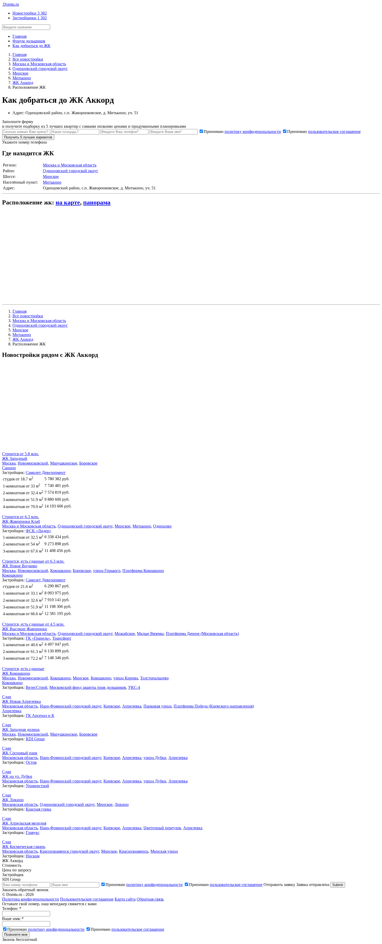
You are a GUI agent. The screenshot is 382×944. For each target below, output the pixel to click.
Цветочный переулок (162, 828)
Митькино (52, 182)
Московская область (20, 706)
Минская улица (164, 851)
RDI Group (35, 739)
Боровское (88, 463)
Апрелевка (131, 706)
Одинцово (162, 526)
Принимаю (242, 131)
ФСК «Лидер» (38, 531)
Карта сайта (125, 899)
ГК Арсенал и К (40, 715)
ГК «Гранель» (38, 638)
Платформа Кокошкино (143, 570)
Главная (19, 36)
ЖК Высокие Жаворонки (24, 629)
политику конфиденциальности (253, 131)
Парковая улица (157, 706)
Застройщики (29, 18)
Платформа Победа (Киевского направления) (214, 706)
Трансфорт (61, 638)
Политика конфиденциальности (30, 899)
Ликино (122, 804)
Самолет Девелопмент (45, 472)
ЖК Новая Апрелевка (21, 701)
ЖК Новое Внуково (19, 566)
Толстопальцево (154, 678)
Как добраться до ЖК (31, 45)
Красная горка (38, 809)
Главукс (32, 832)
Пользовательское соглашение (87, 899)
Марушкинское (63, 463)
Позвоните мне (16, 934)
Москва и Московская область (69, 165)
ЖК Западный (14, 458)
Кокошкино (60, 570)
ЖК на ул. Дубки (17, 776)
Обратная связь (150, 899)
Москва (9, 463)
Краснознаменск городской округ (69, 851)
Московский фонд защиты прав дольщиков (87, 687)
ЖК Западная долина (20, 729)
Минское (51, 176)
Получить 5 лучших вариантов (28, 137)
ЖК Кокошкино (16, 673)
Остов (31, 762)
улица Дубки (154, 757)
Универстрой (37, 786)
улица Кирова (125, 678)
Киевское (111, 706)
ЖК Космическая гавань (23, 846)
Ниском (32, 856)
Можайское (125, 633)
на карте (68, 202)
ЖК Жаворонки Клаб (21, 521)
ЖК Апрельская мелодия (24, 823)
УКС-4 (134, 687)
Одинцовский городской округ (70, 171)
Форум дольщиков (28, 41)
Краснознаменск (133, 851)
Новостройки (29, 13)
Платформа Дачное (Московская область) (202, 633)
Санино (9, 468)
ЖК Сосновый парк (19, 753)
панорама (96, 202)
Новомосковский (33, 463)
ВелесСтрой (36, 687)
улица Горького (106, 570)
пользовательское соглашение (334, 131)
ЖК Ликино (13, 800)
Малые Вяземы (150, 633)
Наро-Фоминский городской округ (70, 706)
